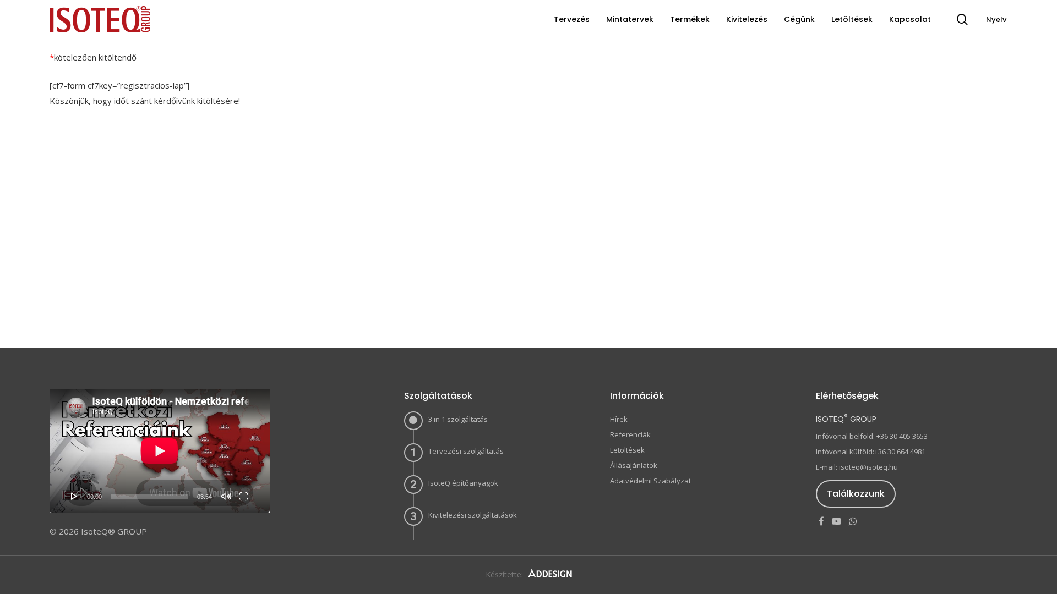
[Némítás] (226, 496)
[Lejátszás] (74, 496)
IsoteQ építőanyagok (463, 483)
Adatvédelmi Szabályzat (650, 481)
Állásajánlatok (633, 465)
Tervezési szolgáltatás (466, 451)
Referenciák (630, 434)
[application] (160, 451)
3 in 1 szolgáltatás (458, 419)
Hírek (619, 419)
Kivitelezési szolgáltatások (472, 515)
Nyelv (996, 19)
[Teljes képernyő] (243, 496)
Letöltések (627, 450)
